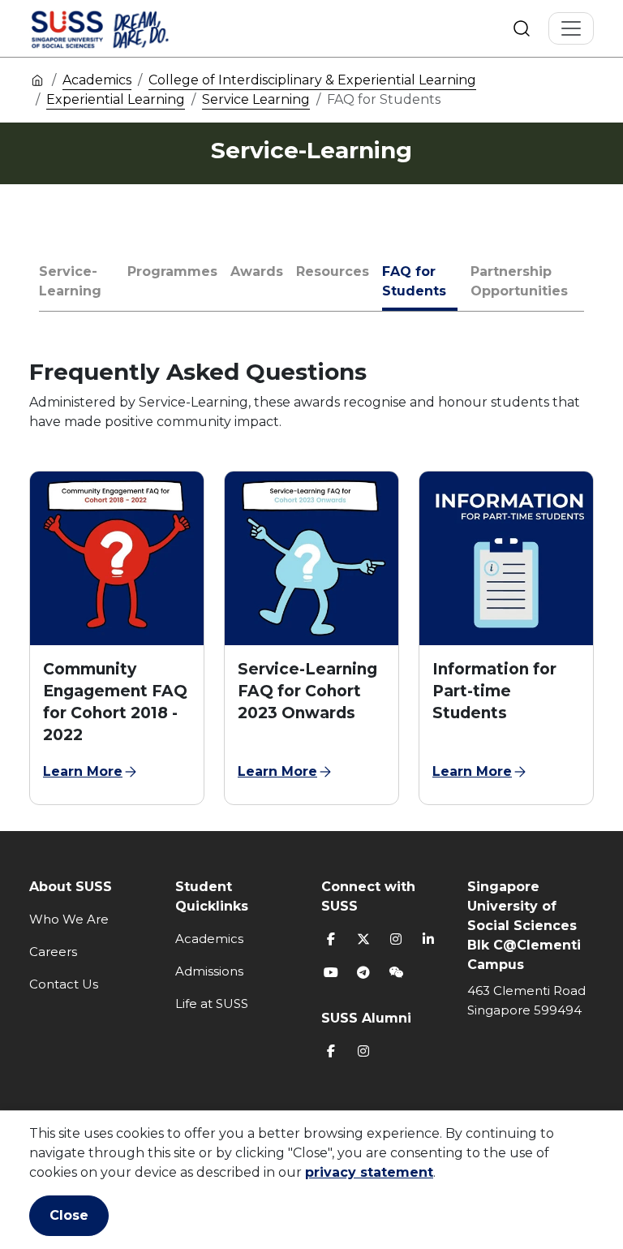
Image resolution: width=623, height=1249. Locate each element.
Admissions (209, 971)
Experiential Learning (115, 99)
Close (68, 1215)
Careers (53, 951)
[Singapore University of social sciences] (127, 28)
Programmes (172, 271)
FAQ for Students (414, 281)
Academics (96, 80)
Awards (256, 271)
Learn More (82, 771)
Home (37, 79)
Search (521, 28)
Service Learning (256, 99)
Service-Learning (70, 281)
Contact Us (63, 984)
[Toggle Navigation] (571, 28)
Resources (332, 271)
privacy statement (369, 1172)
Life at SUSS (211, 1003)
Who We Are (69, 919)
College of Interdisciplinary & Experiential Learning (312, 80)
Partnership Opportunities (519, 281)
